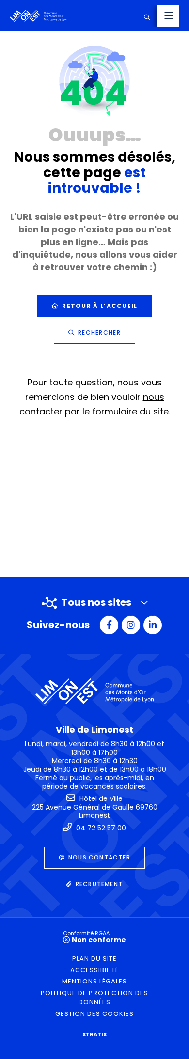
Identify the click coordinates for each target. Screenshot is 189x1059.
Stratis (94, 1034)
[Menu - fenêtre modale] (168, 16)
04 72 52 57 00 (101, 828)
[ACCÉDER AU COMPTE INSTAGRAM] (131, 625)
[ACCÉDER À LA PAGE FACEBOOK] (109, 625)
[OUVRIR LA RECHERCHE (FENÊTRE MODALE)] (147, 16)
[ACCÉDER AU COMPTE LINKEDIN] (152, 625)
